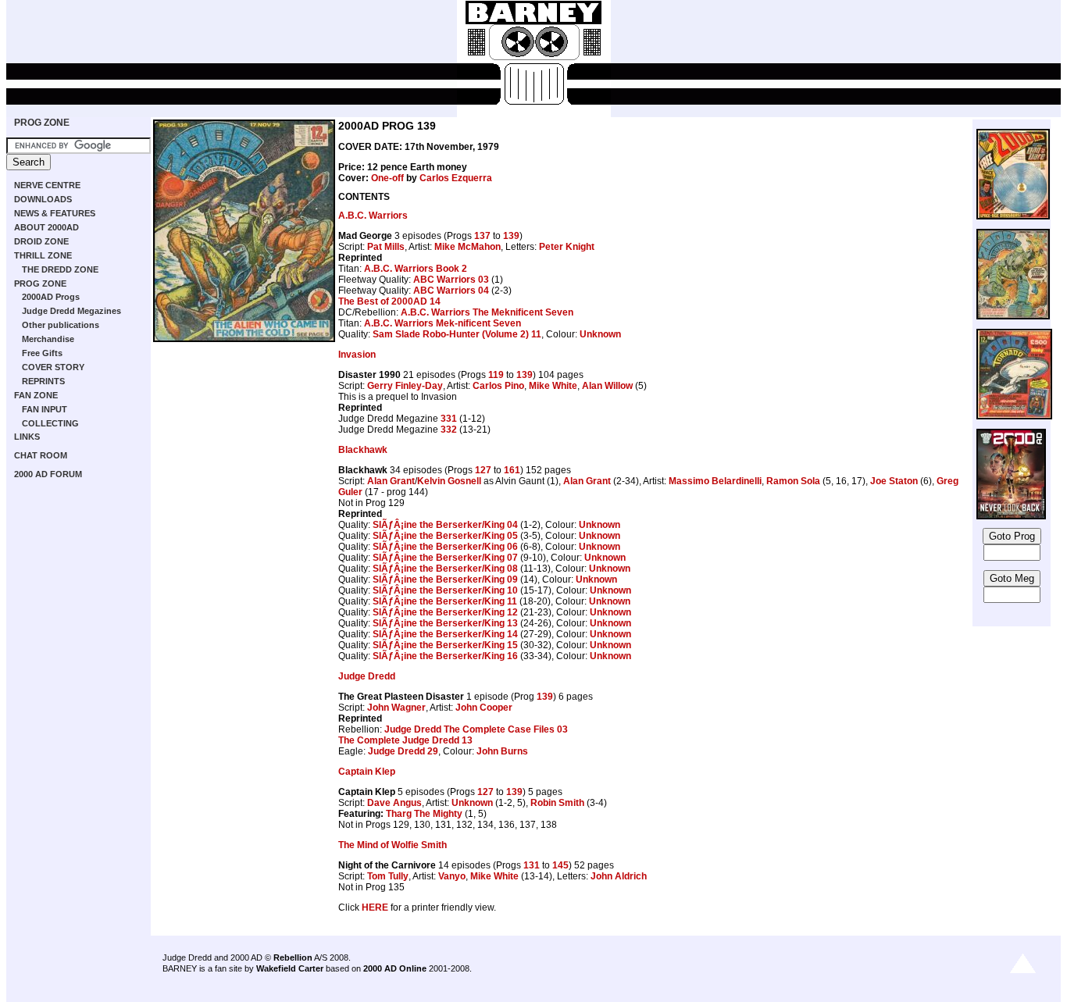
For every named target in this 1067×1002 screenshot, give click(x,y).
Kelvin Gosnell (449, 481)
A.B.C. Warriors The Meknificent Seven (487, 312)
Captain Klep (366, 771)
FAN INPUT (44, 409)
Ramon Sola (793, 481)
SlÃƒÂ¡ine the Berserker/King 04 (445, 524)
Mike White (553, 385)
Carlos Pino (498, 385)
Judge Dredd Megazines (71, 311)
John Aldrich (619, 876)
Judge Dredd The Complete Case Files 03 (476, 729)
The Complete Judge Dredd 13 (405, 740)
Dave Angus (394, 802)
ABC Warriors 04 (451, 290)
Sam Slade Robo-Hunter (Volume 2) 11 (457, 334)
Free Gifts (42, 353)
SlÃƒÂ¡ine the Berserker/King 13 (445, 623)
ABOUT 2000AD (46, 227)
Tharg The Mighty (424, 813)
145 (560, 865)
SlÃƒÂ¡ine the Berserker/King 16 (445, 656)
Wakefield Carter (289, 968)
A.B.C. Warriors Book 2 (415, 268)
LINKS (27, 436)
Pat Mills (386, 246)
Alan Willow (607, 385)
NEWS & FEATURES (54, 213)
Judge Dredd (366, 676)
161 (512, 470)
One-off (387, 178)
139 (511, 235)
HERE (375, 907)
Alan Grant (391, 481)
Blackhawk (362, 449)
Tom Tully (388, 876)
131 (531, 865)
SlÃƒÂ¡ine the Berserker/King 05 (445, 535)
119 (496, 374)
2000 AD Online (394, 968)
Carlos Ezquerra (455, 178)
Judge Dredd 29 (403, 751)
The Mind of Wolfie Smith (392, 845)
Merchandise (48, 339)
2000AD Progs (51, 296)
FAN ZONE (36, 395)
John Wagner (396, 707)
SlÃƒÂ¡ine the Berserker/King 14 (445, 634)
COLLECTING (50, 423)
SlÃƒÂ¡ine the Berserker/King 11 (445, 601)
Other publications (60, 325)
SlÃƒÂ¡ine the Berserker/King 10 (445, 590)
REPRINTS (43, 381)
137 (482, 235)
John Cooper (483, 707)
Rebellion (292, 957)
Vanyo (452, 876)
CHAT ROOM (40, 455)
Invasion (357, 354)
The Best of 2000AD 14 (389, 301)
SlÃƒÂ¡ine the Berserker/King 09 (445, 579)
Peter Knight (566, 246)
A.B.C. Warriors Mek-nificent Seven (442, 323)
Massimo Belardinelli (715, 481)
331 (449, 418)
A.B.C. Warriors (373, 215)
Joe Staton (894, 481)
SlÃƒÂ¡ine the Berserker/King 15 (445, 645)
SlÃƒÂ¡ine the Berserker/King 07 (445, 557)
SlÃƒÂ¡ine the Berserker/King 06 (445, 546)
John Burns (502, 751)
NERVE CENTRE (47, 185)
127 (483, 470)
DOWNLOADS (43, 199)
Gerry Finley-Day (405, 385)
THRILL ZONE (43, 255)
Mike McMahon (467, 246)
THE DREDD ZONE (60, 269)
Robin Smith (557, 802)
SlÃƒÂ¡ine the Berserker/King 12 (445, 612)
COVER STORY (53, 367)
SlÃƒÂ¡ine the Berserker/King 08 (445, 568)
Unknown (600, 334)
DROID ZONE (41, 241)
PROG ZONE (42, 122)
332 (449, 429)
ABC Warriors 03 (451, 279)
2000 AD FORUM (48, 474)
